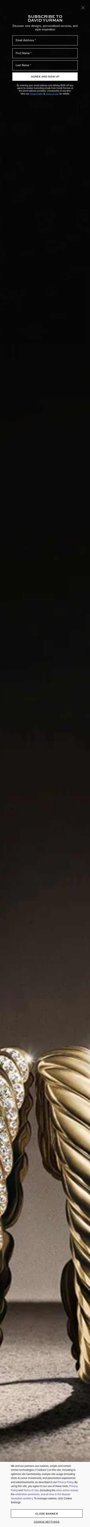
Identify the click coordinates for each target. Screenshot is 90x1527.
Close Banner (46, 1513)
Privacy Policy (36, 93)
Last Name (22, 65)
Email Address (25, 40)
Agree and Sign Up (45, 76)
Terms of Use (52, 93)
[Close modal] (83, 7)
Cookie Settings (46, 1521)
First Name (23, 53)
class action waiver (67, 1490)
